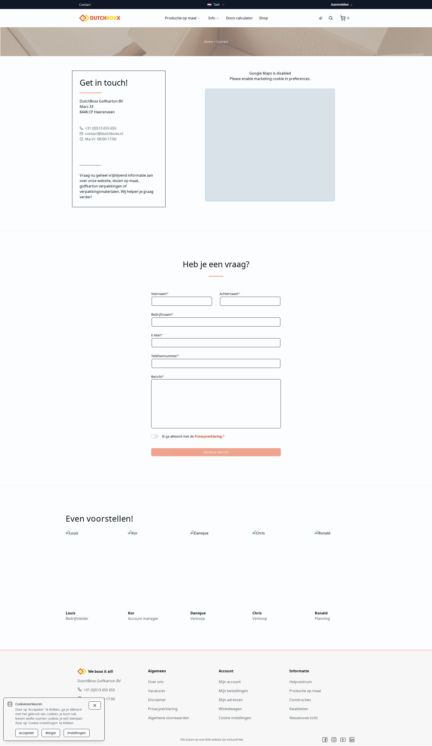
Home (208, 41)
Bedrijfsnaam (162, 314)
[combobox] (216, 4)
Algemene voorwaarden (168, 717)
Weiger (50, 733)
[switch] (154, 436)
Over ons (156, 681)
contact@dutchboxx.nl (104, 133)
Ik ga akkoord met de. (193, 436)
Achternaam (230, 294)
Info (211, 18)
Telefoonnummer (165, 356)
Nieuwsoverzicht (303, 717)
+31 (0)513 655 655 (100, 128)
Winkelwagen (230, 708)
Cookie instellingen (235, 717)
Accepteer (26, 733)
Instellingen (77, 733)
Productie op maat (181, 18)
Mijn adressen (231, 699)
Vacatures (156, 690)
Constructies (300, 699)
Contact (85, 4)
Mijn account (230, 681)
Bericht (157, 376)
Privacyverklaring (208, 436)
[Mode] (321, 18)
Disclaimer (157, 699)
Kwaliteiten (298, 708)
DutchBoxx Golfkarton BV (99, 680)
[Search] (331, 18)
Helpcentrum (300, 681)
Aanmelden (342, 4)
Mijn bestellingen (233, 690)
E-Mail (156, 335)
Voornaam (159, 294)
